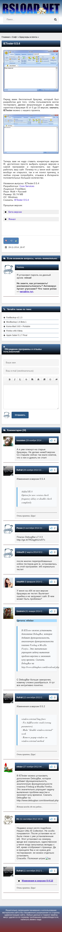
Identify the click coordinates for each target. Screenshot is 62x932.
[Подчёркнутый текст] (20, 379)
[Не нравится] (6, 241)
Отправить (20, 415)
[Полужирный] (9, 379)
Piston (19, 528)
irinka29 (20, 552)
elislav (20, 767)
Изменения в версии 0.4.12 (37, 880)
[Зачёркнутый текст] (26, 379)
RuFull (19, 470)
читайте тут (26, 291)
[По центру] (38, 379)
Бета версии (15, 212)
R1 (18, 819)
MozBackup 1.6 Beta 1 (16, 322)
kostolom (21, 440)
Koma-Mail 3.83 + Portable (18, 326)
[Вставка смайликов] (50, 379)
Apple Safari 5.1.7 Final (16, 335)
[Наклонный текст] (14, 379)
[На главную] (31, 7)
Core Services (27, 186)
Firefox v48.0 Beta (14, 331)
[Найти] (55, 19)
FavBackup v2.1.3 (14, 317)
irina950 (20, 582)
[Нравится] (16, 241)
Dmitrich (21, 611)
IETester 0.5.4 (21, 200)
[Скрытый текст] (56, 379)
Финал (12, 219)
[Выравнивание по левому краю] (32, 379)
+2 (11, 241)
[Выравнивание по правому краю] (44, 379)
